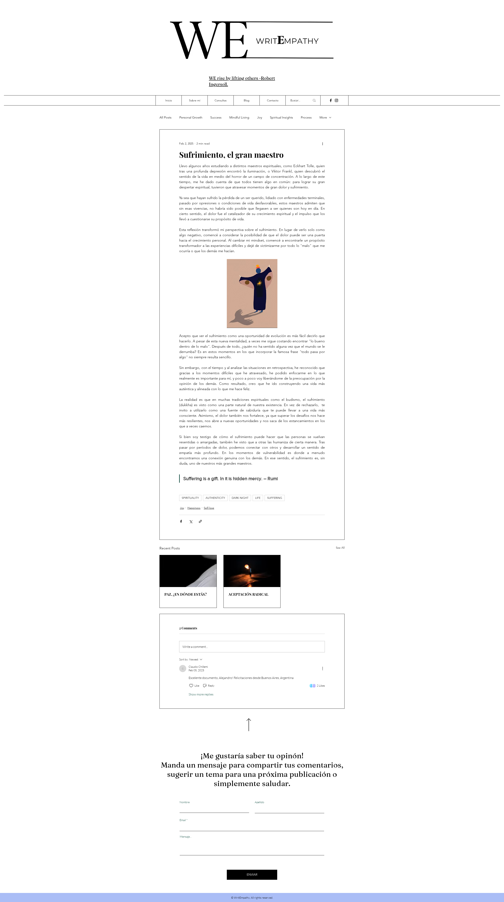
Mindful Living (239, 117)
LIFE (257, 498)
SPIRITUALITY (190, 498)
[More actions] (322, 143)
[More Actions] (322, 668)
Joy (259, 117)
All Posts (165, 117)
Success (215, 117)
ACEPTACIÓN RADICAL (248, 594)
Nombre (185, 802)
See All (340, 547)
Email (183, 820)
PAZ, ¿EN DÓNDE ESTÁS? (185, 594)
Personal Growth (190, 117)
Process (306, 117)
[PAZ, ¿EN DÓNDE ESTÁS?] (188, 571)
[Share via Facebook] (181, 521)
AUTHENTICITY (215, 498)
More (323, 117)
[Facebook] (331, 100)
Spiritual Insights (281, 117)
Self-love (209, 508)
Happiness (193, 508)
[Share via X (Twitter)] (191, 521)
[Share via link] (200, 521)
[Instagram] (336, 100)
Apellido (259, 802)
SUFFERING (274, 498)
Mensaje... (186, 836)
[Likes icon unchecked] (191, 685)
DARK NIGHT (240, 498)
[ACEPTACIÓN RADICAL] (252, 571)
